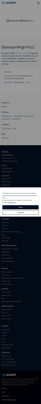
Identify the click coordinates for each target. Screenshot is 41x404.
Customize (20, 212)
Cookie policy (12, 202)
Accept (20, 207)
